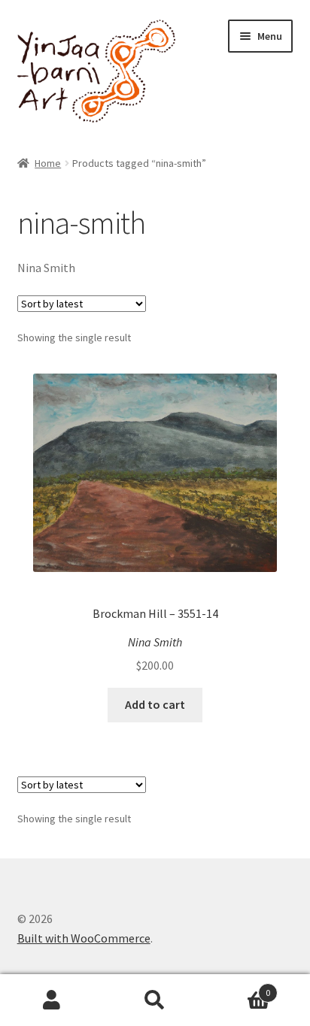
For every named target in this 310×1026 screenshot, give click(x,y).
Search (154, 1000)
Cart (239, 987)
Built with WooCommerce (83, 938)
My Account (51, 1000)
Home (48, 163)
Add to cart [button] (155, 704)
